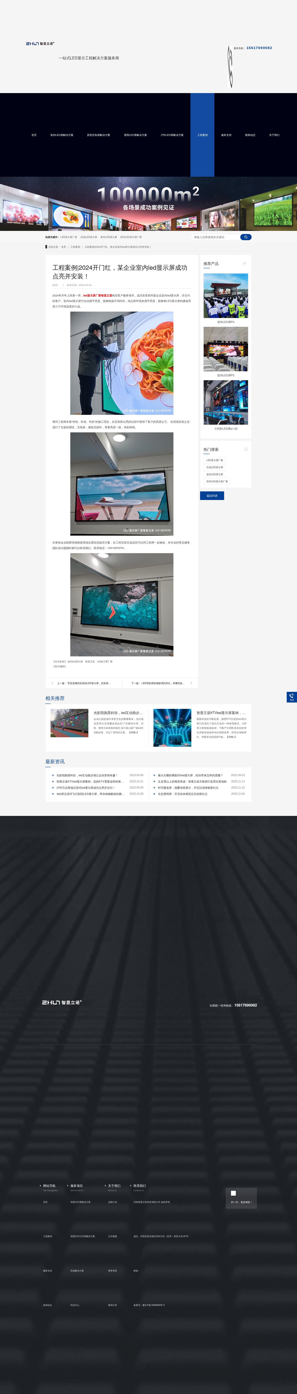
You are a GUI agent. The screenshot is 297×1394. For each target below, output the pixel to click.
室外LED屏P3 (225, 322)
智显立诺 (90, 661)
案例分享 (112, 1305)
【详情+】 (133, 732)
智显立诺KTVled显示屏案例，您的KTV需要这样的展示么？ (221, 712)
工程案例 (202, 135)
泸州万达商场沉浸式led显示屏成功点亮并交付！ (86, 788)
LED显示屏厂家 (68, 237)
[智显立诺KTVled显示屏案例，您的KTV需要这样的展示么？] (172, 728)
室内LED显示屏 (108, 237)
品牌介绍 (112, 1202)
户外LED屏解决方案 (172, 135)
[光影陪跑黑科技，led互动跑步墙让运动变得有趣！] (69, 723)
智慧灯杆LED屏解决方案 (82, 1236)
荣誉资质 (112, 1270)
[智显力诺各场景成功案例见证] (148, 230)
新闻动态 (250, 135)
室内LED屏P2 (225, 375)
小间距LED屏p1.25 (226, 428)
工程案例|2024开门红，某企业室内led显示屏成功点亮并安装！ (118, 246)
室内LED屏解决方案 (61, 135)
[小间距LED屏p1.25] (226, 402)
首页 (34, 135)
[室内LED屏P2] (226, 349)
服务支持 (226, 135)
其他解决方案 (77, 1270)
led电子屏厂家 (105, 661)
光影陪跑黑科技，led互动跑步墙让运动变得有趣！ (119, 712)
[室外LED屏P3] (226, 296)
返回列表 (212, 496)
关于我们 (274, 135)
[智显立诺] (61, 1004)
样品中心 (74, 1305)
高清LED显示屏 (88, 237)
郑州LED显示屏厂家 (131, 237)
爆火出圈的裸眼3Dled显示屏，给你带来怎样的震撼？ (190, 775)
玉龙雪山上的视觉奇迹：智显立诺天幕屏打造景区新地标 (192, 781)
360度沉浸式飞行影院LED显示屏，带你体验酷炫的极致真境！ (91, 794)
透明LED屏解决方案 (135, 135)
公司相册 (112, 1236)
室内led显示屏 (76, 661)
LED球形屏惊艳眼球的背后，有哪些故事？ (164, 683)
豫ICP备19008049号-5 (153, 1305)
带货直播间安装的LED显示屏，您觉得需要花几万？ (90, 683)
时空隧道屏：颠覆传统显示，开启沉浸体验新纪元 (188, 788)
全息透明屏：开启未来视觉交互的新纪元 (182, 794)
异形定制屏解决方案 (98, 135)
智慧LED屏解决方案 (80, 1202)
